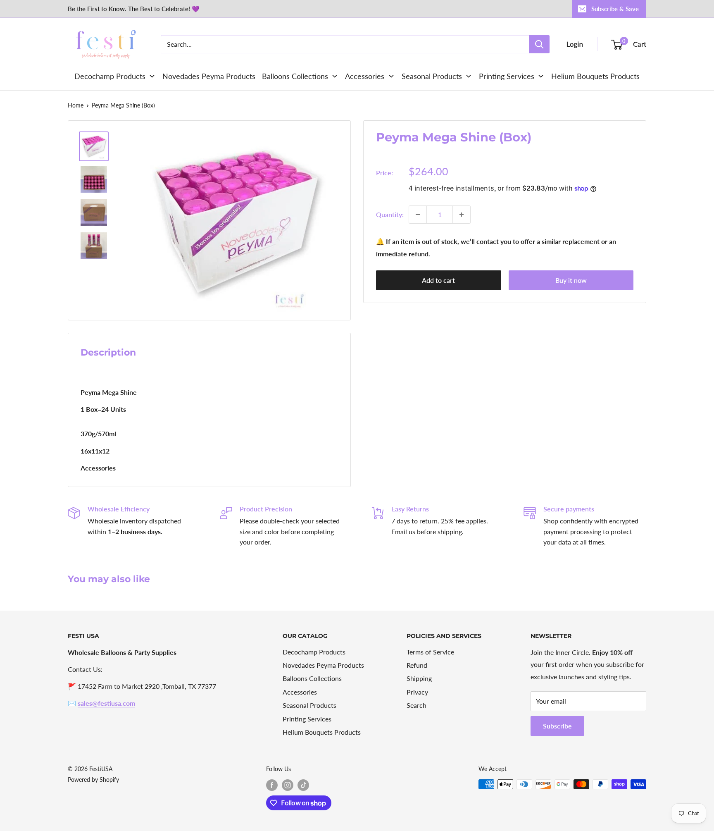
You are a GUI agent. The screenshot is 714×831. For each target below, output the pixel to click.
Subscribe (557, 726)
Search (416, 705)
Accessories (300, 692)
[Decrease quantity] (417, 214)
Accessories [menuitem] (364, 76)
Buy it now (571, 280)
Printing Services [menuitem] (506, 76)
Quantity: (390, 214)
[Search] (539, 44)
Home (75, 105)
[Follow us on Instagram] (287, 785)
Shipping (419, 678)
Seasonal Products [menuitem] (432, 76)
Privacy (417, 692)
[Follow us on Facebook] (272, 785)
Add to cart (438, 280)
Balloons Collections (312, 678)
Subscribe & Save (615, 8)
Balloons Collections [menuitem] (295, 76)
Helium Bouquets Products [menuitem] (595, 76)
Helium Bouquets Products (322, 732)
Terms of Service (430, 652)
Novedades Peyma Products (323, 665)
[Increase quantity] (461, 214)
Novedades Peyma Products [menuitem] (208, 76)
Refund (417, 665)
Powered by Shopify (93, 779)
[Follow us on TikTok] (303, 785)
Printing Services (307, 719)
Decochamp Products (314, 652)
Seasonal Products (309, 705)
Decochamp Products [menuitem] (109, 76)
